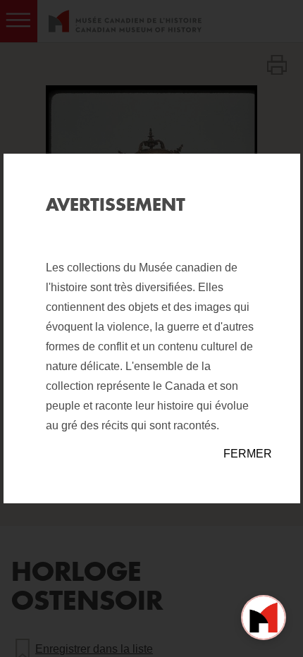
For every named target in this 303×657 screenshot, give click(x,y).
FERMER (247, 454)
